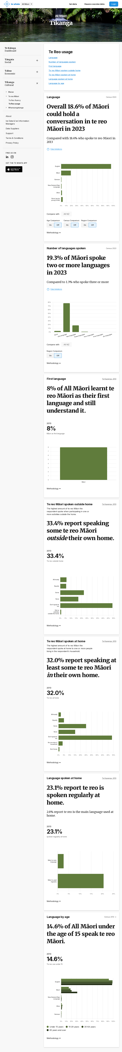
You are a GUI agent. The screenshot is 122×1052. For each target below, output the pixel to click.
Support (9, 133)
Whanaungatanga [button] (15, 108)
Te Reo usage (14, 104)
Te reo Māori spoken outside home (64, 70)
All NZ (66, 214)
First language (55, 66)
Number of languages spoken (62, 62)
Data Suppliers (12, 128)
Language (53, 57)
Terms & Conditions (14, 138)
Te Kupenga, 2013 (109, 379)
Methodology (53, 232)
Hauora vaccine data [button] (94, 4)
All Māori (25, 4)
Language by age (56, 83)
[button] (22, 61)
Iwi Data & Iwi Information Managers (17, 122)
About (8, 116)
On (50, 225)
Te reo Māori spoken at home (62, 75)
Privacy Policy (12, 143)
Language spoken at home (61, 79)
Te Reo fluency (15, 100)
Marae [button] (11, 92)
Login (113, 4)
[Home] (12, 4)
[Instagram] (13, 156)
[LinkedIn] (8, 156)
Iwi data (73, 4)
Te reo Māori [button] (13, 96)
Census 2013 (109, 917)
